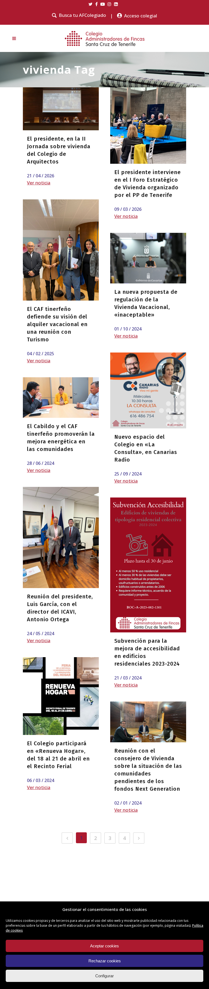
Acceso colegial (140, 16)
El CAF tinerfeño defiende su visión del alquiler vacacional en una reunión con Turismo (57, 324)
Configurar (104, 975)
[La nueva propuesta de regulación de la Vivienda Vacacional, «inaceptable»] (148, 258)
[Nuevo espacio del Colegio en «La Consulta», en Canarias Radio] (148, 390)
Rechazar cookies (104, 961)
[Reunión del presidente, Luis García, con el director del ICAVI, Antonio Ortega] (61, 537)
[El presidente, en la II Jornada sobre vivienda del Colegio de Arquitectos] (61, 108)
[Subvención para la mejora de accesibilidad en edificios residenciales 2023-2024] (148, 564)
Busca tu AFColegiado (82, 15)
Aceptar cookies (104, 946)
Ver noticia (38, 183)
